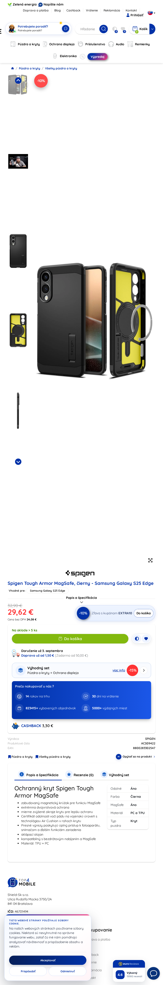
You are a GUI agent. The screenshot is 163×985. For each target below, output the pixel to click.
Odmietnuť (67, 971)
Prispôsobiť (28, 971)
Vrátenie (92, 10)
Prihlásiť (137, 15)
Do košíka (143, 613)
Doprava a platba (36, 10)
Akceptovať (47, 960)
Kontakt (131, 10)
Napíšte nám (53, 4)
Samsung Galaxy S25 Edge (47, 590)
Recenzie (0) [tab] (83, 775)
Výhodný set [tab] (118, 775)
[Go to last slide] (18, 80)
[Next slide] (18, 462)
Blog (57, 10)
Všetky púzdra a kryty (61, 68)
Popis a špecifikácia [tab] (41, 775)
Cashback (73, 10)
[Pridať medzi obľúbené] (146, 639)
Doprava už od (37, 655)
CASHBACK (31, 725)
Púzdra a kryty (29, 68)
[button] (18, 112)
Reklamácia (112, 10)
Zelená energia (25, 4)
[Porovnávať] (137, 639)
